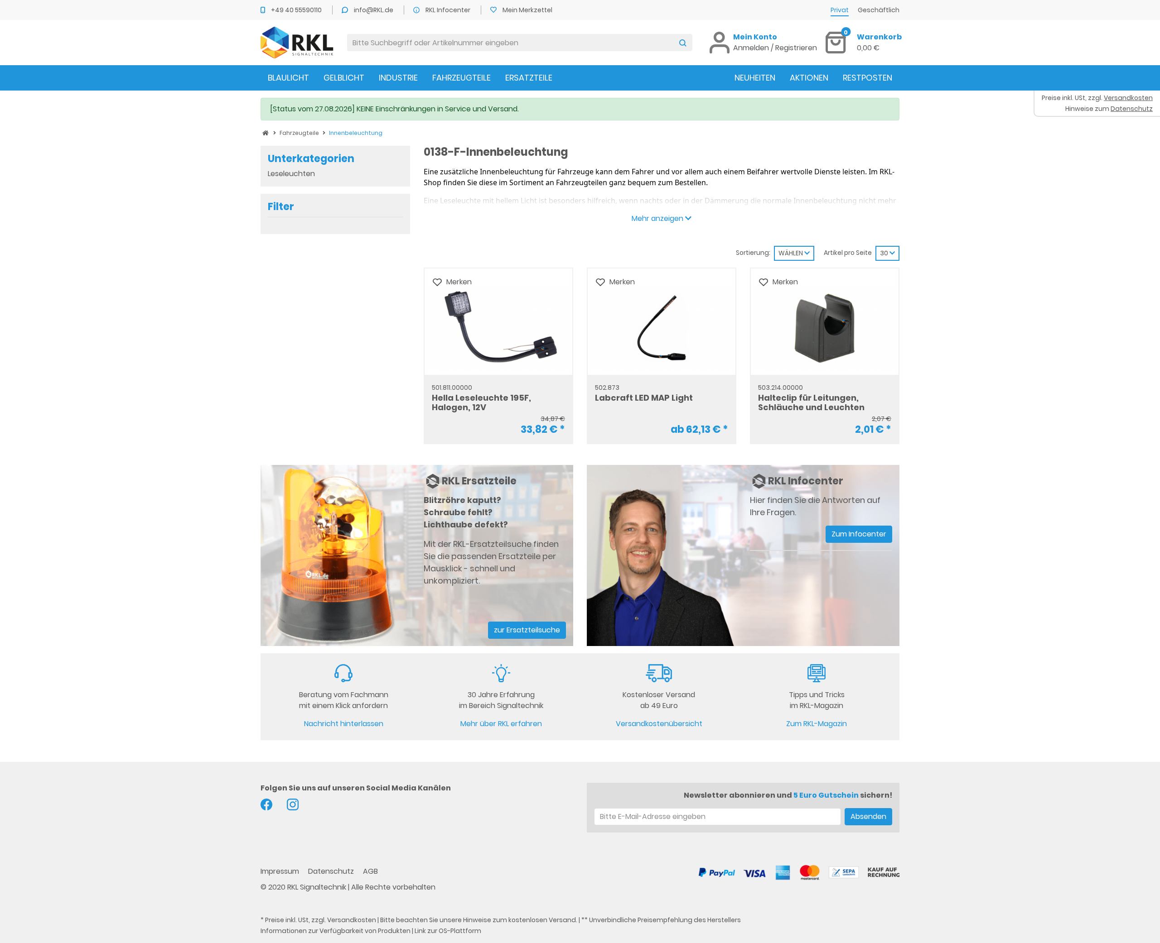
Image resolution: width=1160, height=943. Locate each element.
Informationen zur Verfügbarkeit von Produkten (336, 930)
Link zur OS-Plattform (448, 930)
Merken (459, 282)
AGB (370, 871)
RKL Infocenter (448, 9)
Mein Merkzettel (527, 9)
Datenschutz (332, 871)
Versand (562, 919)
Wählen (791, 253)
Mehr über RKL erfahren (501, 723)
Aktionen (809, 77)
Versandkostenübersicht (659, 723)
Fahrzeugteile (461, 77)
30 (884, 253)
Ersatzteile (528, 77)
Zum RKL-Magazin (816, 723)
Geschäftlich (878, 9)
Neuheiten (755, 77)
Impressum (281, 871)
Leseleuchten (291, 173)
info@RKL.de (374, 9)
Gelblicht (344, 77)
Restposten (867, 77)
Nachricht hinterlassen (343, 723)
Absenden (868, 816)
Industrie (398, 77)
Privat (840, 9)
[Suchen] (682, 42)
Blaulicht (288, 77)
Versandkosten (351, 919)
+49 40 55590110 (297, 9)
